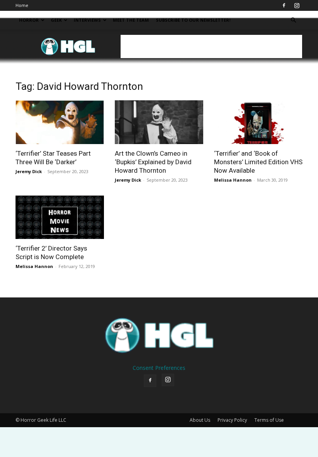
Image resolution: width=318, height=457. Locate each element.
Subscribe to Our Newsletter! (193, 20)
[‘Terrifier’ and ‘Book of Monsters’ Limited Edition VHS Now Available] (258, 122)
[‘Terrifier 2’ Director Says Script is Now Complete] (60, 217)
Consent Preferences (159, 367)
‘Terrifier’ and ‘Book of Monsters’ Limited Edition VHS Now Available (258, 161)
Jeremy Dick (29, 171)
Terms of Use (269, 420)
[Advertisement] (211, 46)
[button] (293, 20)
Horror (29, 20)
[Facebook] (284, 5)
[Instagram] (296, 5)
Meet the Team (131, 20)
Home (22, 5)
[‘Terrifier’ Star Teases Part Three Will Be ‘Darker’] (60, 122)
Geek (56, 20)
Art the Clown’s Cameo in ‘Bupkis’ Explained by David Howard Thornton (153, 161)
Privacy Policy (232, 420)
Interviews (87, 20)
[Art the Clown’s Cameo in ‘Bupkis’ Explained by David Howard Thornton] (159, 122)
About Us (200, 420)
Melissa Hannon (233, 180)
